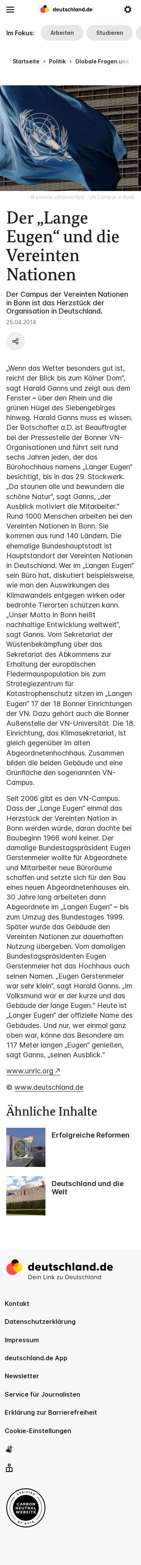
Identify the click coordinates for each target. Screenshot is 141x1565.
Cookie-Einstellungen (38, 1431)
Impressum (22, 1340)
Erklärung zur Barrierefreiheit (51, 1412)
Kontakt (17, 1303)
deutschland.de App (36, 1358)
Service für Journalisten (42, 1394)
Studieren (109, 32)
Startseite (26, 61)
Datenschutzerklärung (40, 1321)
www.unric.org (29, 1071)
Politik (57, 61)
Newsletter (22, 1376)
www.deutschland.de (48, 1087)
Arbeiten (62, 32)
